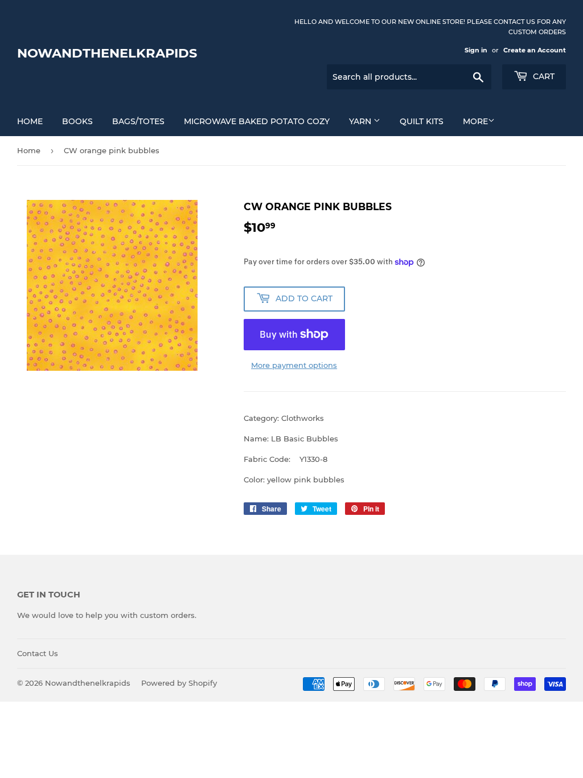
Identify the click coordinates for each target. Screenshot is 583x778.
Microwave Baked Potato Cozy (257, 121)
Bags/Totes (138, 121)
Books (77, 121)
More (475, 121)
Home (30, 121)
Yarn (361, 121)
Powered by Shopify (179, 682)
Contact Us (37, 653)
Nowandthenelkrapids (107, 53)
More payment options (294, 365)
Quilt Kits (422, 121)
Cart (543, 76)
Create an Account (534, 50)
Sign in (476, 50)
